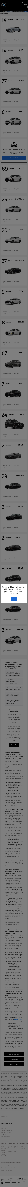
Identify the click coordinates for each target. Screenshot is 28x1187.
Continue (14, 599)
